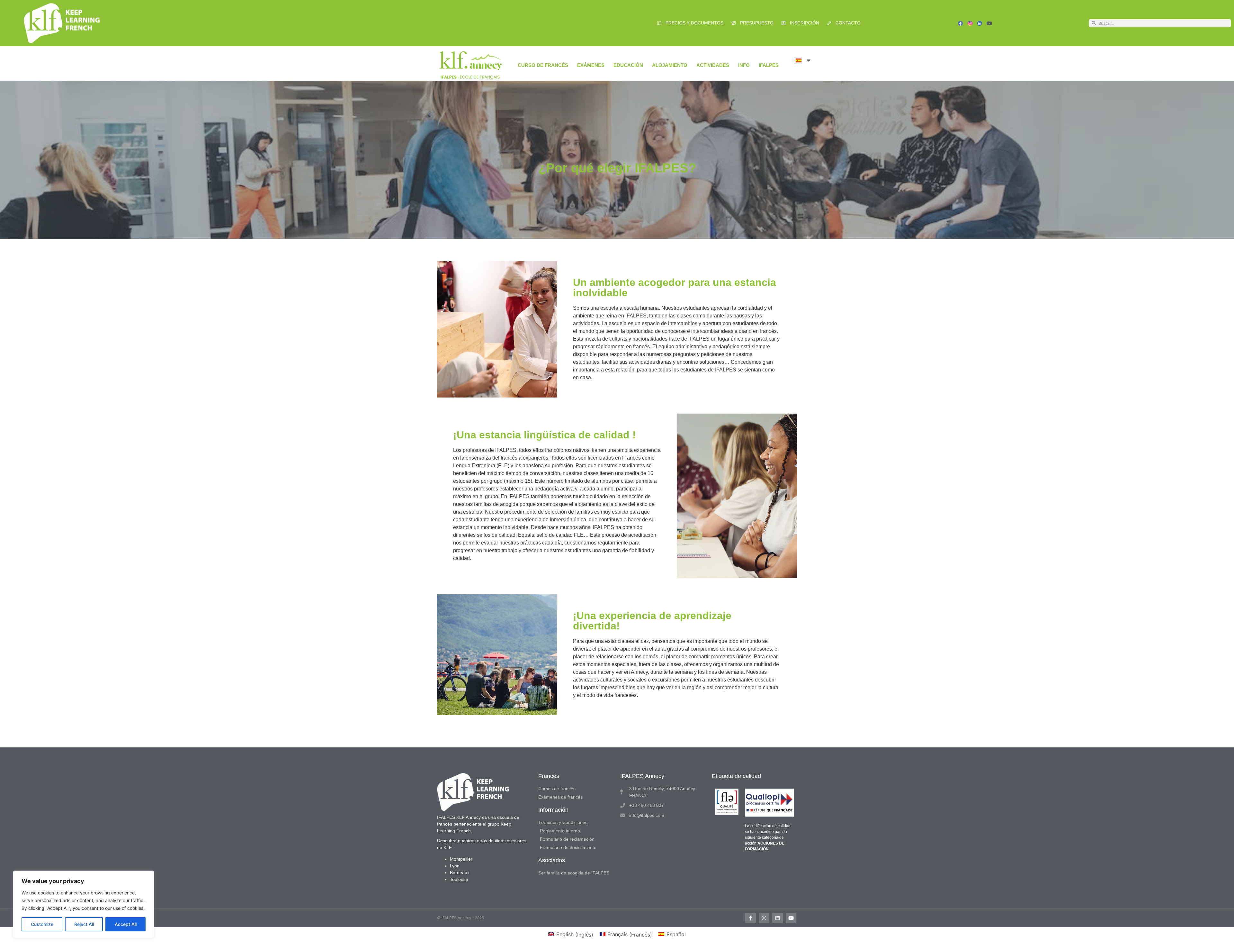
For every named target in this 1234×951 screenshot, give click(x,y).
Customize (42, 924)
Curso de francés (543, 65)
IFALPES (769, 65)
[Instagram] (764, 918)
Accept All (126, 924)
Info (744, 65)
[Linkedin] (777, 918)
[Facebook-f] (750, 918)
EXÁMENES (590, 65)
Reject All (84, 924)
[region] (83, 904)
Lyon (455, 865)
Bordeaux (459, 872)
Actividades (712, 65)
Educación (628, 65)
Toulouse (459, 879)
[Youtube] (989, 23)
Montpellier (461, 859)
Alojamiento (669, 65)
